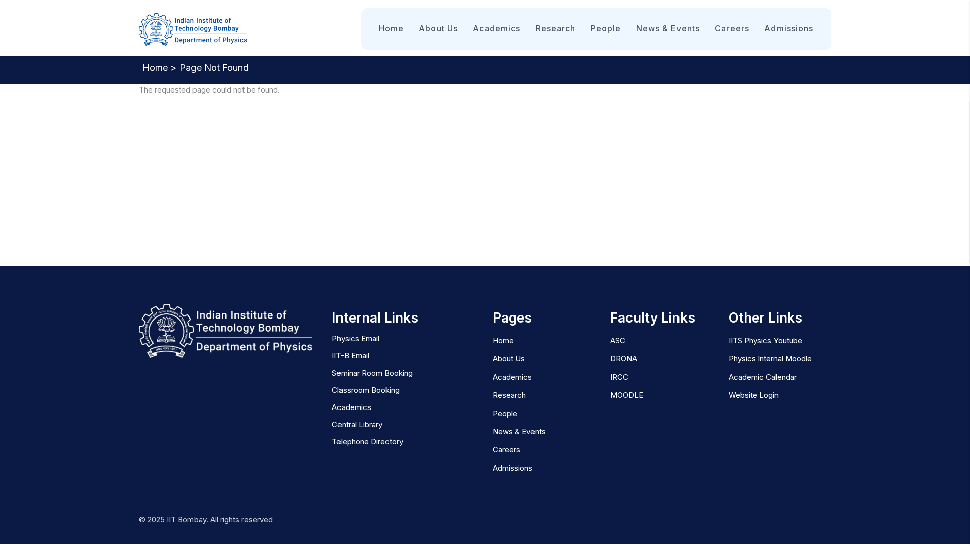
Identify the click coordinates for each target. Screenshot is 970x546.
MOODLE (626, 395)
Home (391, 28)
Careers (732, 28)
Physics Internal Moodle (770, 358)
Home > (159, 67)
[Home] (193, 30)
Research (555, 28)
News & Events (668, 28)
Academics (496, 28)
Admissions (788, 28)
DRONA (623, 358)
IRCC (619, 377)
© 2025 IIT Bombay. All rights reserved (206, 519)
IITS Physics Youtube (765, 340)
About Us (438, 28)
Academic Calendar (763, 377)
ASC (617, 340)
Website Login (754, 395)
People (606, 28)
